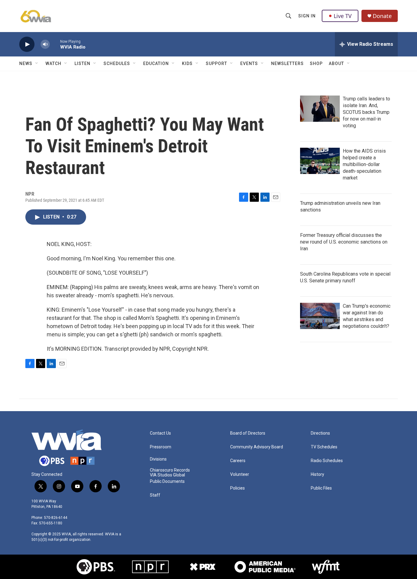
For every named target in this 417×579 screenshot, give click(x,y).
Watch (53, 63)
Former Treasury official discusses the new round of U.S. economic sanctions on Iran (343, 242)
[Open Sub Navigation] (36, 63)
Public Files (321, 488)
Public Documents (167, 481)
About (336, 63)
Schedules (116, 63)
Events (249, 63)
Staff (155, 495)
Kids (187, 63)
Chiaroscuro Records (170, 470)
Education (156, 63)
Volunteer (239, 474)
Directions (320, 433)
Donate (382, 16)
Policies (237, 488)
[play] (27, 44)
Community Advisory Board (256, 447)
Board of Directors (247, 433)
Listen (82, 63)
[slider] (55, 44)
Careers (237, 460)
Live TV (343, 16)
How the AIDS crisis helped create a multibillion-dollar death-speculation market (364, 164)
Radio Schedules (327, 460)
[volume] (45, 44)
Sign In (307, 15)
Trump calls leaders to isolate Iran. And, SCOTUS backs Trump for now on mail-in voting (366, 112)
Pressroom (160, 447)
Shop (316, 63)
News (25, 63)
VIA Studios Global (167, 475)
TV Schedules (324, 447)
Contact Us (160, 433)
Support (216, 63)
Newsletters (287, 63)
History (317, 474)
